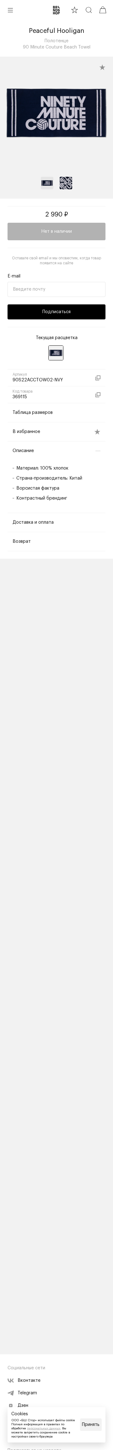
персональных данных (43, 1428)
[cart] (103, 10)
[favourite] (74, 10)
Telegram (27, 1393)
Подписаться (56, 312)
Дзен (23, 1405)
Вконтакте (29, 1380)
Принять (91, 1424)
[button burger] (10, 10)
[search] (89, 10)
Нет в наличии (56, 231)
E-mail (14, 276)
